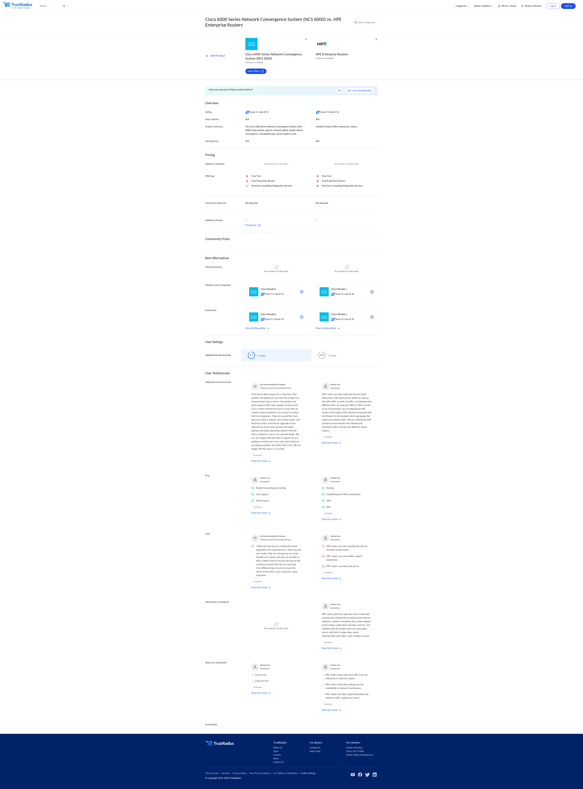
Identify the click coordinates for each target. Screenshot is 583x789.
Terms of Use (211, 773)
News (276, 758)
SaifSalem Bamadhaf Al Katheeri (273, 385)
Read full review (259, 461)
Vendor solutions (482, 6)
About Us (277, 748)
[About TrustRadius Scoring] (247, 112)
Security (225, 773)
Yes (339, 90)
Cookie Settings (307, 773)
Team (276, 751)
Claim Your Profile (355, 751)
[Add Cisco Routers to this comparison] (301, 292)
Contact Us (278, 762)
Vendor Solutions (354, 748)
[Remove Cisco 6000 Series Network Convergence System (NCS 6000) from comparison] (306, 39)
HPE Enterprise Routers (332, 54)
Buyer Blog (315, 751)
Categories (461, 6)
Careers (277, 755)
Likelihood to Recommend (218, 355)
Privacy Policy (239, 773)
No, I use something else (360, 90)
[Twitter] (367, 774)
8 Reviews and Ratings (254, 63)
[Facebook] (360, 774)
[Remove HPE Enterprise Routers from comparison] (376, 39)
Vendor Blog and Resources (359, 755)
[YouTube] (352, 774)
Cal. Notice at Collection (285, 773)
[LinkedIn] (374, 774)
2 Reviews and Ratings (324, 58)
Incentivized (257, 455)
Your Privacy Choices (260, 773)
